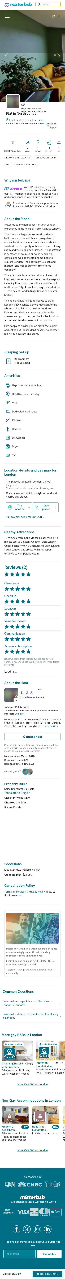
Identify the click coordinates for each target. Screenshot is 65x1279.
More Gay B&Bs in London (33, 1084)
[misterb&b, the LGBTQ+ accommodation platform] (17, 4)
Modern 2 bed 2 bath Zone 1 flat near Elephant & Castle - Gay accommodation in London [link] (10, 1128)
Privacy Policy (37, 891)
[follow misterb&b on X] (27, 1229)
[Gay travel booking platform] (32, 1197)
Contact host (32, 737)
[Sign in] (59, 16)
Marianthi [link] (9, 1057)
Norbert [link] (40, 1120)
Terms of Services (15, 891)
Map (41, 120)
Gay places (46, 507)
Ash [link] (40, 689)
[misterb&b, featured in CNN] (10, 1184)
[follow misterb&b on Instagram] (37, 1229)
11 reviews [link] (26, 697)
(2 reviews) (51, 123)
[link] (13, 109)
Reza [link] (9, 1120)
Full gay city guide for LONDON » (25, 517)
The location (20, 507)
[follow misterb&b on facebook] (17, 1229)
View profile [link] (50, 726)
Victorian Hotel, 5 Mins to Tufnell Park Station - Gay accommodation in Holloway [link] (45, 1064)
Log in (18, 713)
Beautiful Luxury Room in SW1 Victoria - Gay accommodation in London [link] (40, 1128)
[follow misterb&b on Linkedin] (48, 1229)
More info (9, 664)
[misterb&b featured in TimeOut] (52, 1184)
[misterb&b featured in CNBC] (30, 1184)
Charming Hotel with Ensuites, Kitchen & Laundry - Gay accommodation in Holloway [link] (11, 1065)
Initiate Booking (47, 1274)
